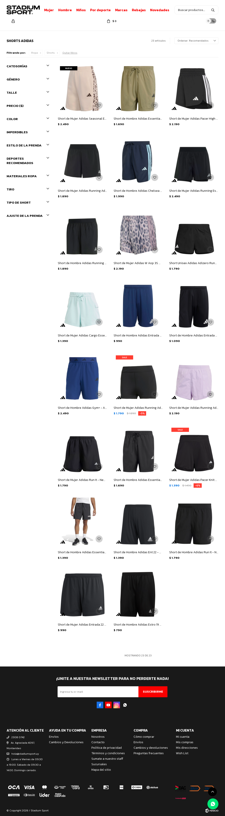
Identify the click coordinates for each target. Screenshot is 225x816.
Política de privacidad (106, 747)
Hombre (65, 10)
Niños (81, 10)
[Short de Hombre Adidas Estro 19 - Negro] (138, 594)
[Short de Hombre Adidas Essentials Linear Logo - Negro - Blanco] (82, 522)
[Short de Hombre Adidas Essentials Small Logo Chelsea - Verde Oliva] (138, 88)
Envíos (54, 736)
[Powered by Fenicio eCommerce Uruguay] (211, 810)
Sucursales (99, 764)
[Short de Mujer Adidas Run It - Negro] (82, 450)
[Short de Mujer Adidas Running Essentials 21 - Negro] (193, 161)
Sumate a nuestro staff (107, 758)
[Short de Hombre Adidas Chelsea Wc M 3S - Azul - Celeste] (138, 161)
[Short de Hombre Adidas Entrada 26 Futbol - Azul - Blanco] (138, 305)
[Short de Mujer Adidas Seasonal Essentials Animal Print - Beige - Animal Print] (82, 88)
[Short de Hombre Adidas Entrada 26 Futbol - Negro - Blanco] (193, 305)
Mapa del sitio (101, 769)
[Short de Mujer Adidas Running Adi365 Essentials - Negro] (82, 161)
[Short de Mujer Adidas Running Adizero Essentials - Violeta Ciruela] (193, 377)
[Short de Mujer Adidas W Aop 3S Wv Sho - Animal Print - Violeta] (138, 233)
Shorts (51, 53)
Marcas (121, 10)
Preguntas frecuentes (149, 753)
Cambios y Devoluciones (66, 742)
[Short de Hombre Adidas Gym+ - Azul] (82, 377)
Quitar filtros (69, 53)
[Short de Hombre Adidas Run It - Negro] (193, 522)
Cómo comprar (144, 736)
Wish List (182, 753)
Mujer (49, 10)
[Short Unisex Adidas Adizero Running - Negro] (193, 233)
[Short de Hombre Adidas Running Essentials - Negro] (82, 233)
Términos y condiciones (108, 753)
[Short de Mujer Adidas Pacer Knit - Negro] (193, 450)
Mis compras (184, 742)
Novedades (159, 10)
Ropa (34, 53)
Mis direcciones (187, 747)
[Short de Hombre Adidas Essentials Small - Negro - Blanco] (138, 450)
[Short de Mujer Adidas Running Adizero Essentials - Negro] (138, 377)
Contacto (98, 742)
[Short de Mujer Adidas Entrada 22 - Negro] (82, 594)
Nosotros (98, 736)
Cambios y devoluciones (151, 747)
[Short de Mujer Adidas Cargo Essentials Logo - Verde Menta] (82, 305)
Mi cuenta (182, 736)
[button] (212, 9)
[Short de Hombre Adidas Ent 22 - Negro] (138, 522)
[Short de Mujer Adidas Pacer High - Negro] (193, 88)
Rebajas (139, 10)
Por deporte (100, 10)
